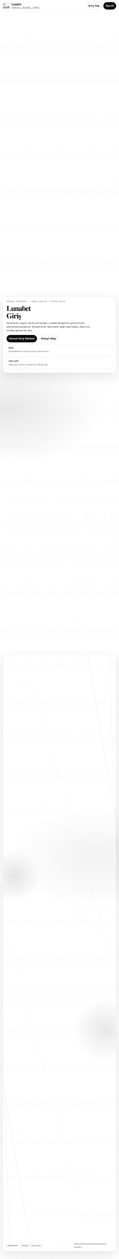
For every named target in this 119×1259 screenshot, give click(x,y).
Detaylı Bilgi (48, 338)
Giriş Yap (93, 5)
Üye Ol (110, 5)
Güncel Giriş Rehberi (22, 338)
